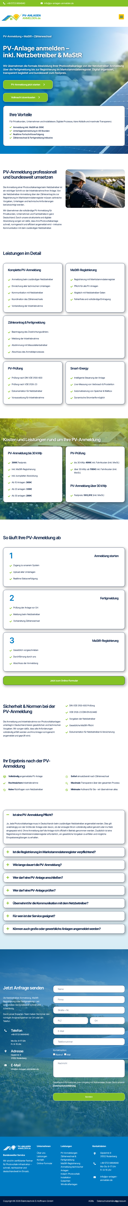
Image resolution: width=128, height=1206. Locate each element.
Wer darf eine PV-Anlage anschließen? (38, 877)
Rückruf (59, 1054)
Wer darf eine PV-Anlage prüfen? (34, 890)
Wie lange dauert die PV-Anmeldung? (37, 864)
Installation (66, 1177)
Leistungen (42, 1156)
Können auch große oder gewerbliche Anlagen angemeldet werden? (57, 928)
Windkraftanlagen (69, 1184)
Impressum (121, 1201)
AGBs (91, 1201)
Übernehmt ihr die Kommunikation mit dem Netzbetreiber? (50, 903)
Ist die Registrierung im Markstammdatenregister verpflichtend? (54, 852)
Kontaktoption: (60, 1050)
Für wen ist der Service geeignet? (34, 916)
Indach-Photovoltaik (70, 1173)
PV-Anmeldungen (69, 1153)
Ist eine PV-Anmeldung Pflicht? (33, 814)
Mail (69, 1054)
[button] (121, 16)
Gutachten (65, 1180)
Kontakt (40, 1159)
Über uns (41, 1153)
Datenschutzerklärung (64, 1085)
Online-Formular (44, 1163)
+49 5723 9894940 (109, 1162)
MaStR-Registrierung (70, 1163)
